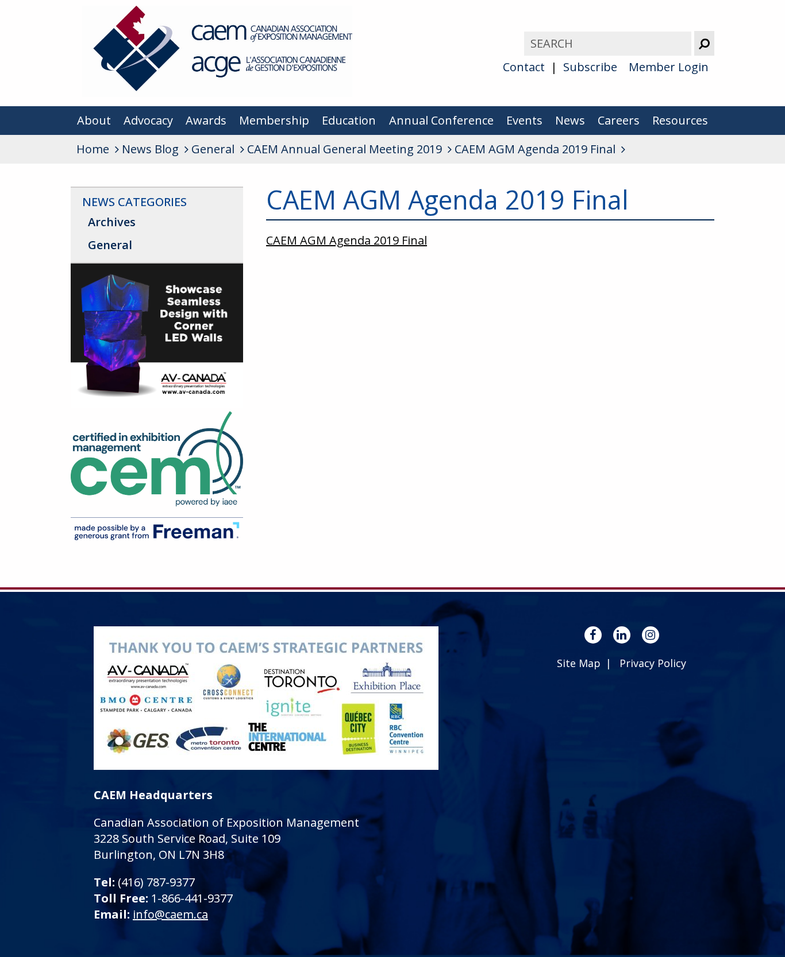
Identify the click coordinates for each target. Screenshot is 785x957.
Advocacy (148, 120)
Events (524, 120)
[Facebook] (593, 635)
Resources (680, 120)
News (570, 120)
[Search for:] (609, 43)
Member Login (669, 67)
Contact (524, 67)
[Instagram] (650, 635)
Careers (619, 120)
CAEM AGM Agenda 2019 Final (346, 240)
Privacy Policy (652, 663)
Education (349, 120)
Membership (274, 120)
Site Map (579, 663)
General (110, 245)
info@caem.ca (170, 914)
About (94, 120)
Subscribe (590, 67)
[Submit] (704, 43)
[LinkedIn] (621, 635)
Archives (112, 222)
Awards (206, 120)
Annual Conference (441, 120)
